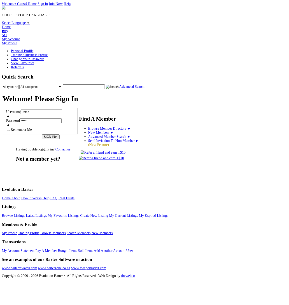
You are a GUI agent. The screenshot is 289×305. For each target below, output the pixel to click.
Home (32, 4)
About (15, 198)
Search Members (79, 233)
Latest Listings (36, 215)
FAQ (54, 198)
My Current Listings (123, 215)
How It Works (31, 198)
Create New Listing (94, 215)
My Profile (9, 43)
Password (13, 120)
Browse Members (53, 233)
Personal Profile (22, 51)
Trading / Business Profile (29, 55)
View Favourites (22, 63)
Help (67, 4)
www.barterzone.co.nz (54, 268)
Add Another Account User (113, 251)
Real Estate (66, 198)
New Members (102, 233)
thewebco (128, 276)
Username (13, 112)
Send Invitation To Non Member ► (113, 141)
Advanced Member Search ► (109, 136)
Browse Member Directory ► (109, 128)
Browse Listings (13, 215)
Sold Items (85, 251)
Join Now (56, 4)
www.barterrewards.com (19, 268)
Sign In (42, 4)
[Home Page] (3, 8)
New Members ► (101, 132)
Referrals (17, 67)
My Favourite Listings (63, 215)
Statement (28, 251)
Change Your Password (27, 59)
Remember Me (21, 129)
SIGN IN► (51, 136)
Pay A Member (46, 251)
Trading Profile (29, 233)
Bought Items (67, 251)
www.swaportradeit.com (88, 268)
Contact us (62, 149)
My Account (11, 39)
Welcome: (14, 4)
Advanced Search (131, 86)
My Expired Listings (153, 215)
